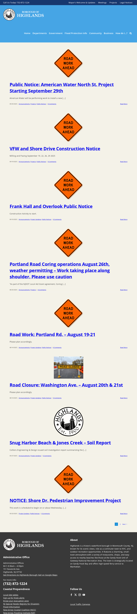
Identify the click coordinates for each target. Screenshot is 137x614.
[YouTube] (84, 595)
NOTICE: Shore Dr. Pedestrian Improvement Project (65, 500)
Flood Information (11, 607)
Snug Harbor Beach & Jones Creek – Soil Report (60, 443)
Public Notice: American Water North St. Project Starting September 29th (62, 87)
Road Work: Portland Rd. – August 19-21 (52, 334)
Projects (33, 104)
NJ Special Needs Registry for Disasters (21, 604)
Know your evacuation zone (16, 601)
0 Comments (52, 104)
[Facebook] (71, 595)
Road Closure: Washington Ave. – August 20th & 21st (66, 385)
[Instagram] (79, 595)
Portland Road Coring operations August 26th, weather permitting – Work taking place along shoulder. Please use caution (60, 270)
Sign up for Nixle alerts (13, 598)
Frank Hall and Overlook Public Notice (51, 206)
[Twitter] (75, 595)
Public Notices (41, 104)
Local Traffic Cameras (80, 604)
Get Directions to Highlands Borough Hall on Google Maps (30, 575)
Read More (123, 104)
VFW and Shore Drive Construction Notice (55, 148)
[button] (131, 33)
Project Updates (36, 219)
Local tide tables (10, 595)
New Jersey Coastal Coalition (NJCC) (19, 610)
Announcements (24, 104)
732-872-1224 (23, 2)
